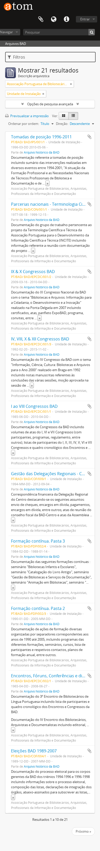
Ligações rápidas (66, 19)
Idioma (53, 19)
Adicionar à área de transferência (89, 136)
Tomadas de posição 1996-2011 (41, 137)
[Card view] (63, 116)
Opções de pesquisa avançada (50, 104)
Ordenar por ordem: (23, 123)
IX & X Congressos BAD (33, 271)
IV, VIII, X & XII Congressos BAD (40, 339)
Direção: (62, 123)
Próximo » (83, 831)
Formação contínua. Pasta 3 (38, 541)
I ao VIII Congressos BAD (34, 406)
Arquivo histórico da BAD (41, 152)
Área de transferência (40, 19)
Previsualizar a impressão (29, 116)
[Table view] (73, 116)
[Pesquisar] (91, 32)
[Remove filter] (71, 83)
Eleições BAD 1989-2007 (34, 751)
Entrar (85, 19)
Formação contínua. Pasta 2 (38, 608)
